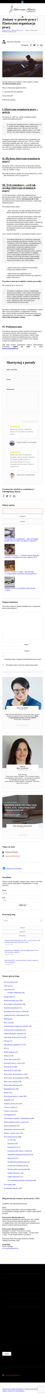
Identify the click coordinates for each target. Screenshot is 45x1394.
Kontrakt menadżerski (11, 1008)
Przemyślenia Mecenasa (12, 1085)
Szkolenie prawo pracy (11, 1104)
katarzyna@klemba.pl (12, 856)
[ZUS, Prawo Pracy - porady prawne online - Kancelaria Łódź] (22, 8)
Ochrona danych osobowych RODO (16, 1026)
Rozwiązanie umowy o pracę (13, 1096)
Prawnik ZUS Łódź (10, 1070)
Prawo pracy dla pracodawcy (13, 1074)
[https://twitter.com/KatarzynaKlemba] (8, 1386)
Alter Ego (7, 986)
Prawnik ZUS (8, 1067)
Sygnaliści (7, 1100)
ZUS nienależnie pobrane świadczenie (20, 1180)
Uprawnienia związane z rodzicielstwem (17, 1118)
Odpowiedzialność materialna (13, 1034)
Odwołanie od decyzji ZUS (13, 1037)
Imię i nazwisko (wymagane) (11, 1292)
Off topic (7, 1041)
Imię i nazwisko (12, 369)
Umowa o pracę (9, 1111)
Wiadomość (10, 389)
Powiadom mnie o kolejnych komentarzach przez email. (22, 659)
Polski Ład (7, 1056)
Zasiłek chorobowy (14, 1173)
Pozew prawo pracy (10, 1059)
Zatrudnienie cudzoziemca (12, 1129)
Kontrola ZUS (12, 1147)
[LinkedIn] (26, 691)
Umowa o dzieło (9, 1107)
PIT (5, 1048)
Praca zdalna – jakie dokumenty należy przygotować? (22, 174)
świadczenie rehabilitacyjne (17, 1166)
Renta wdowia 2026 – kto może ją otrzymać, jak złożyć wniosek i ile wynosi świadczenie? (21, 961)
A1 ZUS (10, 1140)
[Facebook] (22, 691)
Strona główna (5, 30)
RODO (6, 1092)
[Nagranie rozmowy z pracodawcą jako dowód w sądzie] (9, 582)
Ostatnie (22, 521)
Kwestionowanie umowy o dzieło (15, 1011)
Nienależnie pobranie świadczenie (19, 1154)
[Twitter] (19, 691)
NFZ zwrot (7, 1022)
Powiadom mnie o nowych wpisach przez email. (22, 665)
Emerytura (11, 1143)
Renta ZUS (11, 1158)
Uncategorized (9, 1115)
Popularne (23, 516)
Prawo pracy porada (10, 1081)
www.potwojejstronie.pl (10, 1248)
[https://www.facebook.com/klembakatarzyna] (4, 1386)
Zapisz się (22, 905)
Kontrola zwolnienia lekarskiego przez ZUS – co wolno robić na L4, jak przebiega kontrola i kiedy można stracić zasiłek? (22, 941)
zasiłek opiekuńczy (14, 1177)
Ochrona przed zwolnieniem (13, 1030)
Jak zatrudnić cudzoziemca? (13, 1004)
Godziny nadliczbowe (15, 992)
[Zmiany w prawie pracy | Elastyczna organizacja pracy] (22, 64)
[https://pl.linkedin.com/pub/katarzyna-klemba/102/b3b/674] (12, 1386)
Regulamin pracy (9, 1089)
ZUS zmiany (8, 1184)
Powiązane (22, 511)
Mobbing (7, 1019)
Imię (27, 644)
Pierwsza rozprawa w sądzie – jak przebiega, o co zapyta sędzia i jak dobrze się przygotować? (20, 573)
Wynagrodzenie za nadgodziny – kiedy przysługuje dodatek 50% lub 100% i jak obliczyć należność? (21, 540)
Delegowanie (8, 997)
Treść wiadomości (8, 1321)
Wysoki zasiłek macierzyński (17, 1169)
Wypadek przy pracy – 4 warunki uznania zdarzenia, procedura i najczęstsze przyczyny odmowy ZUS (21, 556)
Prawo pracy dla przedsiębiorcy (14, 1078)
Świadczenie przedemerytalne (17, 1162)
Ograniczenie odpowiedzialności (13, 1389)
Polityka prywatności (32, 1389)
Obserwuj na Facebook (13, 868)
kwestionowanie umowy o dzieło (18, 1151)
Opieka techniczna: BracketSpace (13, 1391)
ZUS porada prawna (10, 1137)
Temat (4, 1311)
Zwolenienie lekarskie (11, 1188)
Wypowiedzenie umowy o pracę (14, 1122)
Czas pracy (7, 989)
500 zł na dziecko (9, 982)
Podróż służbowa (9, 1052)
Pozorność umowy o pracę (12, 1063)
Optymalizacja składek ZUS (13, 1045)
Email (8, 379)
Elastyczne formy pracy (17, 30)
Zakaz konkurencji (10, 1126)
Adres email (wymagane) (10, 1301)
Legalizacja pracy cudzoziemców (15, 1015)
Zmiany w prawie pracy (12, 1133)
